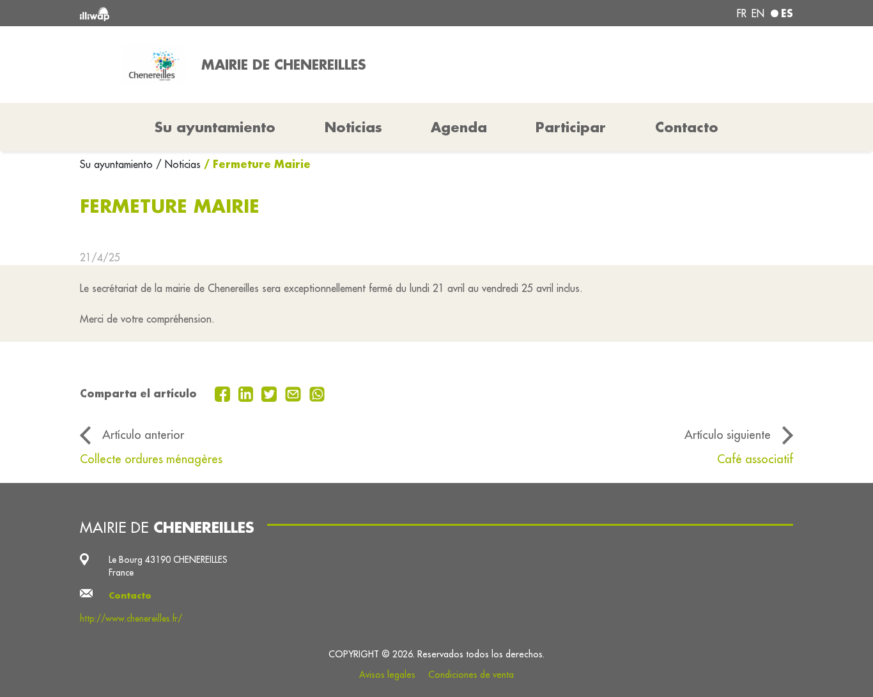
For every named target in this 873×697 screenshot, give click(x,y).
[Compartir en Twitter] (270, 393)
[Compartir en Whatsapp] (317, 393)
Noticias (353, 127)
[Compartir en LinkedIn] (247, 393)
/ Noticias (178, 164)
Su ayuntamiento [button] (215, 127)
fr (741, 13)
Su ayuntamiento (118, 164)
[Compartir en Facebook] (224, 393)
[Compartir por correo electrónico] (294, 393)
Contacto (686, 127)
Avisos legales (387, 674)
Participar (571, 127)
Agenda (459, 127)
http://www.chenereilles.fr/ (131, 618)
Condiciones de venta (471, 674)
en (758, 13)
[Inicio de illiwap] (224, 13)
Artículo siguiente (727, 434)
